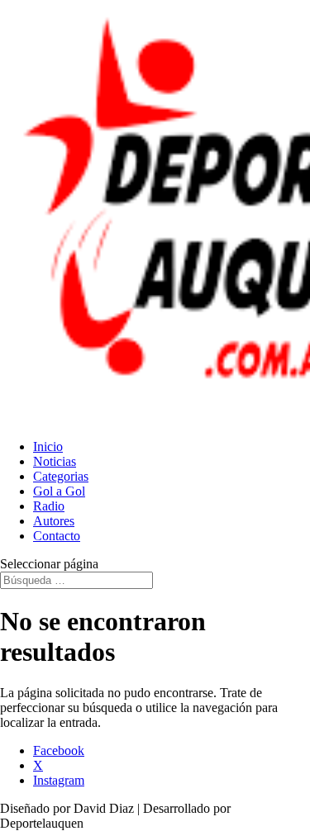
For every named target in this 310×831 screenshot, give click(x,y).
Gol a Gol (59, 491)
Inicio (48, 446)
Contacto (56, 536)
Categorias (60, 476)
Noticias (54, 461)
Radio (48, 506)
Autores (53, 521)
